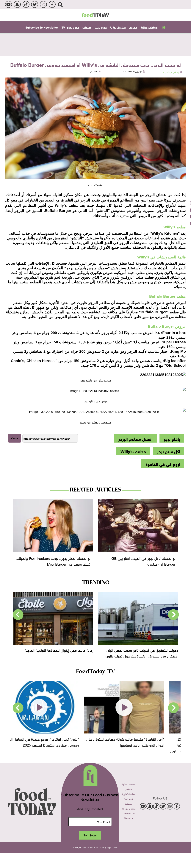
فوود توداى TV (70, 27)
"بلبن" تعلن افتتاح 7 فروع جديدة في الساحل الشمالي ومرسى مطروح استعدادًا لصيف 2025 (54, 741)
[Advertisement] (95, 44)
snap (17, 4)
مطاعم (133, 27)
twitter (34, 4)
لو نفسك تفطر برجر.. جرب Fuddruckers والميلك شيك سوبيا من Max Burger (53, 561)
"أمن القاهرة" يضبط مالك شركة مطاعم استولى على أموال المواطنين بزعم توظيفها (139, 741)
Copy (14, 438)
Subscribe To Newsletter (41, 27)
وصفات (86, 27)
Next (18, 614)
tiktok (26, 4)
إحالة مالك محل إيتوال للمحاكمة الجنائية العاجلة (59, 649)
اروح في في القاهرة (163, 464)
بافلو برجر (172, 438)
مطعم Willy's (133, 451)
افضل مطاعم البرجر (135, 438)
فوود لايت (101, 27)
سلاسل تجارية (118, 27)
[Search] (60, 4)
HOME (163, 26)
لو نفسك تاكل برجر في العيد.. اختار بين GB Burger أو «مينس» (143, 561)
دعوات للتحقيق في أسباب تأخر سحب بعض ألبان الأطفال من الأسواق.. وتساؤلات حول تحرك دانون (142, 652)
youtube (8, 4)
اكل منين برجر (168, 451)
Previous (173, 614)
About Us (128, 818)
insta (43, 4)
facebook (52, 4)
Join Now (90, 835)
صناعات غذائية (149, 27)
